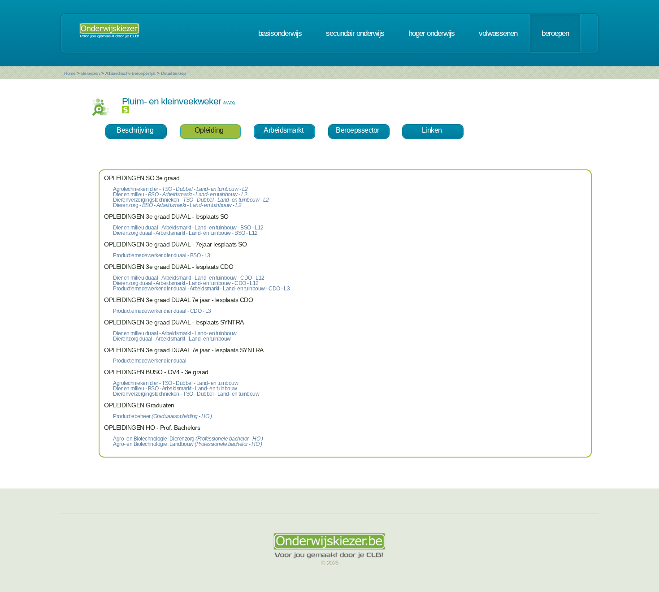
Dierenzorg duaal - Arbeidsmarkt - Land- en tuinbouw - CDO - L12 (186, 283)
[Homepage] (109, 33)
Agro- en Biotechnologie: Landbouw (187, 444)
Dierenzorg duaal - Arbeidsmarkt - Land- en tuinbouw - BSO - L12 (185, 233)
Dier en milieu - (180, 194)
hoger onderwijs (431, 33)
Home (69, 73)
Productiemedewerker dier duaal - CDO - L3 (162, 311)
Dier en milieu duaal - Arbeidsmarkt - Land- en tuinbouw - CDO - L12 (188, 278)
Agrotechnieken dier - (180, 189)
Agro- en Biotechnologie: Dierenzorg (188, 439)
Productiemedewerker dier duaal (149, 361)
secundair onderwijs (355, 33)
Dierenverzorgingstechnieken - (191, 200)
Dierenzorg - (177, 205)
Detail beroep (173, 73)
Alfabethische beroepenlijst (130, 73)
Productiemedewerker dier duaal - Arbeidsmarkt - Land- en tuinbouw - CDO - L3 (201, 288)
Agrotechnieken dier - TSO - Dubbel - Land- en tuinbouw (175, 383)
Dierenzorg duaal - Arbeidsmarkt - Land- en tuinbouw (172, 339)
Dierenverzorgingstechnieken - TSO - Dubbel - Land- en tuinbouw (186, 394)
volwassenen (498, 33)
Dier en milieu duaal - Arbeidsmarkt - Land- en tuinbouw (175, 333)
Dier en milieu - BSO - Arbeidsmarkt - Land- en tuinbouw (175, 388)
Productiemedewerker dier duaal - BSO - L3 (161, 255)
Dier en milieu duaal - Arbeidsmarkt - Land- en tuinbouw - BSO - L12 (188, 228)
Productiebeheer (162, 416)
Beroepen (90, 73)
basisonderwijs (280, 33)
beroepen (555, 33)
